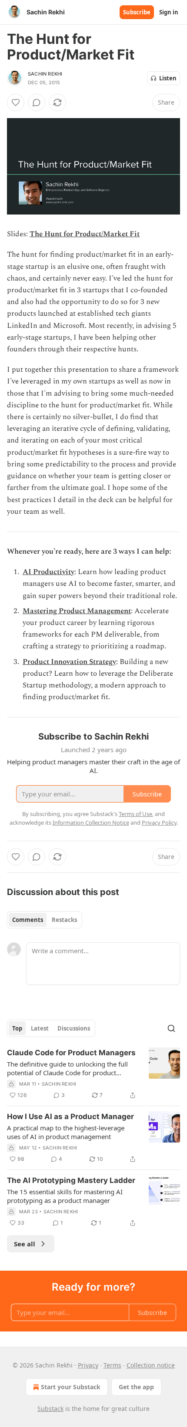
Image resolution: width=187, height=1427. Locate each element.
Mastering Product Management (77, 611)
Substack (50, 1408)
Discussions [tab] (73, 1028)
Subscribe (136, 12)
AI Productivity (48, 572)
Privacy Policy (159, 822)
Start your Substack (70, 1387)
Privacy (88, 1365)
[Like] (15, 102)
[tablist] (44, 919)
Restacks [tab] (64, 920)
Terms (112, 1365)
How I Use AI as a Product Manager (70, 1116)
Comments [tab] (27, 920)
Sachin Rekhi (45, 74)
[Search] (171, 1028)
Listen (168, 78)
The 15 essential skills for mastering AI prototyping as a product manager (65, 1196)
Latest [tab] (40, 1028)
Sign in (168, 12)
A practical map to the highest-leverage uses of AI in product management (65, 1132)
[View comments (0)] (36, 102)
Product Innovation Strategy (69, 661)
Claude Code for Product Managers (71, 1052)
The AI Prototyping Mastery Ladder (71, 1180)
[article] (93, 1073)
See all (24, 1243)
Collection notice (151, 1365)
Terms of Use (135, 814)
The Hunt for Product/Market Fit (85, 234)
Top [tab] (17, 1028)
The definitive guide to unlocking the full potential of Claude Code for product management (67, 1068)
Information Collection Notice (91, 822)
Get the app (136, 1387)
